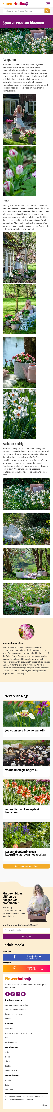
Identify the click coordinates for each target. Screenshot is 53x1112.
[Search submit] (47, 10)
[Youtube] (23, 994)
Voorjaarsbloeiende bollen (16, 1005)
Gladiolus (9, 1089)
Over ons (9, 1029)
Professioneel (11, 1042)
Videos (8, 1019)
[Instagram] (18, 994)
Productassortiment (14, 1014)
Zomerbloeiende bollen (15, 1009)
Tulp (7, 1052)
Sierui (7, 1061)
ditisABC (44, 1105)
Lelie (7, 1085)
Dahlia (8, 1080)
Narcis (8, 1057)
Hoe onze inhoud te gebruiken (18, 1033)
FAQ (6, 1038)
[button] (48, 3)
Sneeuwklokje (11, 1070)
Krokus (8, 1066)
